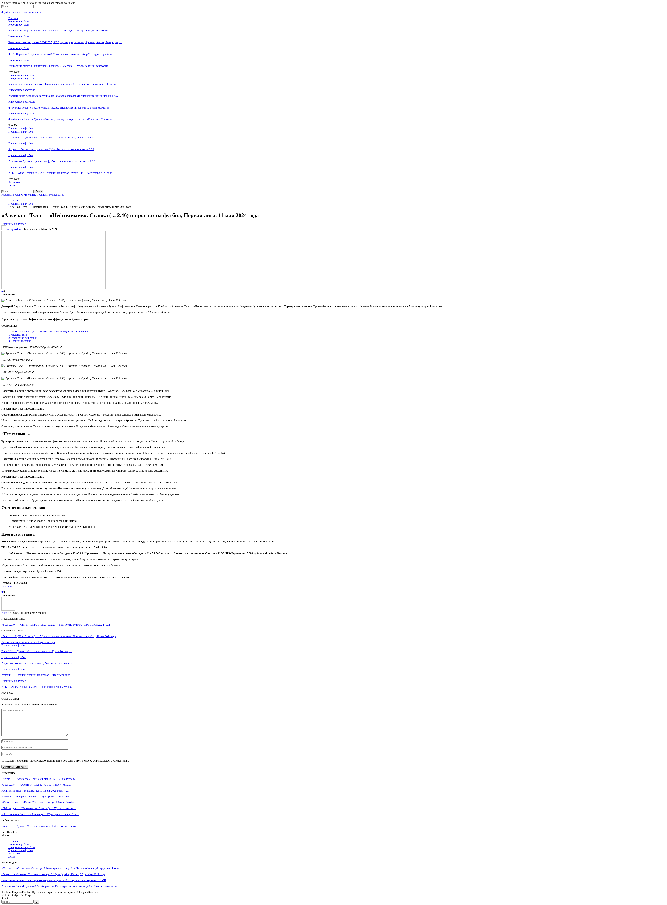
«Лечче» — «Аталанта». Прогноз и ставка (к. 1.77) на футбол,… (39, 778)
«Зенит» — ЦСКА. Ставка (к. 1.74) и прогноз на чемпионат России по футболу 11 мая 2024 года (58, 636)
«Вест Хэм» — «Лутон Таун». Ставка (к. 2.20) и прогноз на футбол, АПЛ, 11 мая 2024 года (55, 624)
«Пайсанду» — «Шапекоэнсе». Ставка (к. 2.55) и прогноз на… (38, 808)
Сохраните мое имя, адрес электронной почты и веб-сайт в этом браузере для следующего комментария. (67, 760)
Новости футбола (18, 21)
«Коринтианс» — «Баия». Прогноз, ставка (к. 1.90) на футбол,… (39, 802)
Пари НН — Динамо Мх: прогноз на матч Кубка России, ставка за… (42, 826)
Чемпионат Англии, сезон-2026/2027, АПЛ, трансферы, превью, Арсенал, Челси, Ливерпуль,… (65, 42)
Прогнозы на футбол (20, 128)
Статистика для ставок (22, 337)
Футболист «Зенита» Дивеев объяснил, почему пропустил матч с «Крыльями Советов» (60, 119)
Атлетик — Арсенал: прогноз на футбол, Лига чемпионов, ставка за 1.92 (51, 161)
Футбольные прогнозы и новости (21, 12)
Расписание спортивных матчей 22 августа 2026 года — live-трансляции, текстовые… (59, 30)
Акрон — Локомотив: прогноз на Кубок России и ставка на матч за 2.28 (51, 149)
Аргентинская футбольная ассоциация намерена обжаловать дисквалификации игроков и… (63, 95)
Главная (13, 18)
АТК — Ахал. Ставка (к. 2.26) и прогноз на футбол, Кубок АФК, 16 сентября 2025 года (60, 172)
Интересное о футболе (21, 74)
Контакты (14, 181)
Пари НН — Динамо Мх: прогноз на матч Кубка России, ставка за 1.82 (50, 137)
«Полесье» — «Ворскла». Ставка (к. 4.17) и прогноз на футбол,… (40, 814)
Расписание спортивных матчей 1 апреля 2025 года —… (35, 790)
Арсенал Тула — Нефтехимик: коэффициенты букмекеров (52, 331)
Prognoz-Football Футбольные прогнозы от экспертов (32, 194)
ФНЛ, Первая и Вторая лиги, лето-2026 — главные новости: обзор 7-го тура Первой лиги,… (63, 54)
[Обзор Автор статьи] (8, 609)
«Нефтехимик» (18, 334)
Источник (7, 586)
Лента (11, 185)
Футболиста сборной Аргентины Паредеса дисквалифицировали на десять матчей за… (60, 107)
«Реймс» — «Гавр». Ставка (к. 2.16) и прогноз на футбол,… (36, 796)
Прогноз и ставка (19, 340)
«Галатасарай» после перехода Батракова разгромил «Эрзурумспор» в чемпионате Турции (62, 84)
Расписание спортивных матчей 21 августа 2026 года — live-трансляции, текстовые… (59, 65)
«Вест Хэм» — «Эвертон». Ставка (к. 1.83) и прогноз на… (36, 784)
